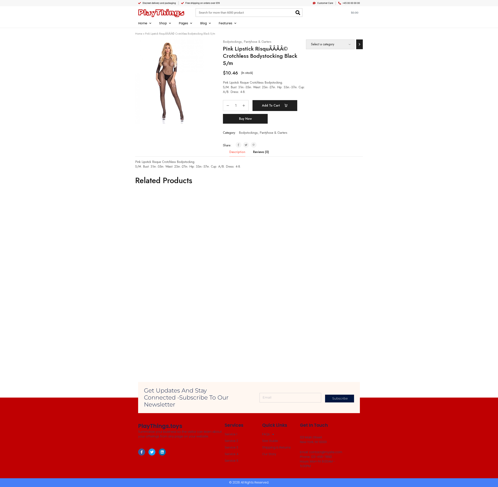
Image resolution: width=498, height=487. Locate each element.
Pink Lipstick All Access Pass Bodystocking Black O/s (325, 258)
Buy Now (245, 118)
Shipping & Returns (276, 447)
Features (225, 23)
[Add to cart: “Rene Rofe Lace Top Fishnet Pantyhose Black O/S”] (270, 239)
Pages (183, 23)
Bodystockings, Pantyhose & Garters (247, 41)
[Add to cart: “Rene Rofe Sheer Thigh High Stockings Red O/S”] (156, 239)
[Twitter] (151, 452)
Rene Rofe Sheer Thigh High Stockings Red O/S (155, 258)
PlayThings (161, 12)
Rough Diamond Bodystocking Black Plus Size (270, 341)
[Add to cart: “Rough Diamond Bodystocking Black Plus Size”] (270, 323)
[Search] (297, 13)
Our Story (269, 454)
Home (142, 23)
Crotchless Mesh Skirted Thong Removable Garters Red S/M (214, 258)
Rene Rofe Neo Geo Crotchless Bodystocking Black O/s (214, 341)
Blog (203, 23)
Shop (163, 23)
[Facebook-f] (141, 452)
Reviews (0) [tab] (261, 152)
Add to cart (271, 105)
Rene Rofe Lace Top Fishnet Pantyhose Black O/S (268, 258)
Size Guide (270, 441)
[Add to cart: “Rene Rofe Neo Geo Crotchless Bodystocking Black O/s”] (213, 323)
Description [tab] (237, 152)
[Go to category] (359, 44)
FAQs (266, 434)
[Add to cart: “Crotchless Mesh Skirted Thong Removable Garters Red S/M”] (213, 239)
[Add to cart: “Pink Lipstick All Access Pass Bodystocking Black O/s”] (327, 239)
